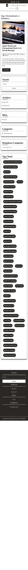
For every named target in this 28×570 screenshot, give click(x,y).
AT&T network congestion (10, 167)
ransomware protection (9, 300)
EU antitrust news (8, 196)
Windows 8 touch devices (10, 345)
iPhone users (19, 266)
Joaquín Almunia (8, 271)
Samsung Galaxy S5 (9, 305)
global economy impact (9, 226)
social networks (8, 325)
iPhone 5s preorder (8, 261)
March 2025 (6, 105)
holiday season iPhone (9, 236)
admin (14, 54)
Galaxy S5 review (8, 221)
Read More (7, 70)
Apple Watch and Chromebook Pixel (13, 162)
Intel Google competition (10, 246)
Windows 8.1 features (9, 350)
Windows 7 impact (8, 335)
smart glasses (7, 320)
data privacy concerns (9, 186)
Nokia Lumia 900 (8, 285)
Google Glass (7, 231)
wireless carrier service (9, 355)
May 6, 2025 (7, 54)
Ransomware (7, 295)
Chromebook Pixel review (10, 176)
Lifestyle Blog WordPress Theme (10, 418)
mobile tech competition (10, 281)
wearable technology (9, 330)
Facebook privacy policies (10, 206)
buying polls (7, 171)
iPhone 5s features (8, 256)
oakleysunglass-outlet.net (19, 5)
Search (13, 8)
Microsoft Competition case (10, 276)
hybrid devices (7, 241)
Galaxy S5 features (8, 216)
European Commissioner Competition (13, 201)
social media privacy (19, 320)
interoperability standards (10, 251)
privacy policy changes (9, 290)
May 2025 (6, 102)
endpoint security (8, 191)
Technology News (8, 133)
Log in (5, 119)
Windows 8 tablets (8, 340)
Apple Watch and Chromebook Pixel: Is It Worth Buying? (12, 48)
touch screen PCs (19, 325)
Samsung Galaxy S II (9, 310)
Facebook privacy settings (10, 211)
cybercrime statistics (9, 181)
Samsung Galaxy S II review (11, 315)
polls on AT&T (19, 285)
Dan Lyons (19, 181)
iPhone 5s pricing (8, 266)
